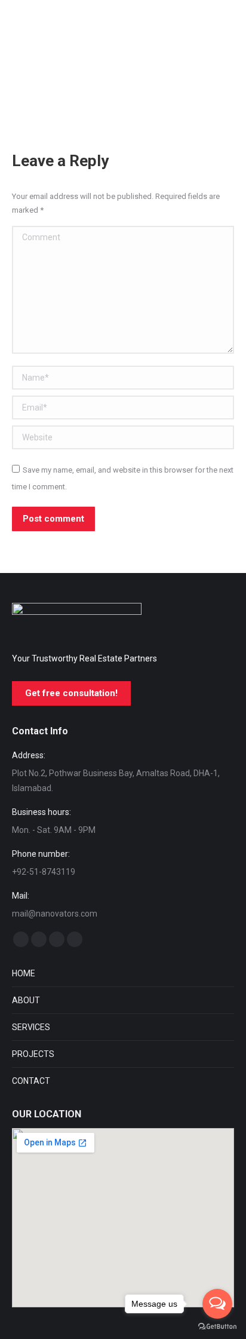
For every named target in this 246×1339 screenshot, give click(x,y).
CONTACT (31, 1081)
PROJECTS (33, 1054)
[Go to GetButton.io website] (217, 1327)
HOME (23, 973)
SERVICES (31, 1027)
